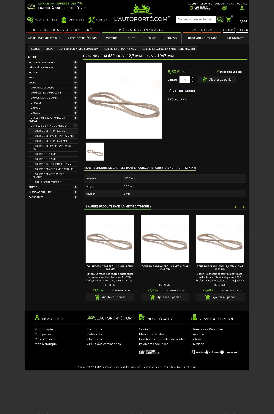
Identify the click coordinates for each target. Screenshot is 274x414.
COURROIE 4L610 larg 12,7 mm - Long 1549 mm (165, 267)
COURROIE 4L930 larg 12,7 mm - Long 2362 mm (220, 267)
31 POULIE (36, 102)
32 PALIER (36, 108)
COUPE (32, 82)
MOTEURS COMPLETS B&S (42, 62)
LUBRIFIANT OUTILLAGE (40, 192)
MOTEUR (33, 72)
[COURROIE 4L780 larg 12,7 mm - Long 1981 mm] (110, 239)
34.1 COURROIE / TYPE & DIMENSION (49, 126)
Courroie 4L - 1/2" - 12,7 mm (50, 131)
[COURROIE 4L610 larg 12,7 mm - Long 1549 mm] (165, 239)
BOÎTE (32, 77)
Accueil (33, 57)
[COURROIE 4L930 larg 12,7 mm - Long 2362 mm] (220, 239)
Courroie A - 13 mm (45, 154)
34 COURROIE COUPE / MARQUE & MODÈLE (47, 119)
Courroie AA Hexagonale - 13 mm (53, 164)
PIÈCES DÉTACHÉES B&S (41, 67)
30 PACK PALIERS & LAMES (44, 97)
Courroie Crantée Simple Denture (54, 169)
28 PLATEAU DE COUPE (42, 87)
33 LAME (35, 113)
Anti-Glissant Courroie (48, 182)
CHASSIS (33, 187)
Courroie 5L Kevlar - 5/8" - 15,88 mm (52, 147)
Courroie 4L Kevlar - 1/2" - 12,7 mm (54, 136)
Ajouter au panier (221, 79)
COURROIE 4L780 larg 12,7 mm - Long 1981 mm (110, 267)
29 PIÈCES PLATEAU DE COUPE (46, 92)
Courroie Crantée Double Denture (48, 175)
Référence (173, 99)
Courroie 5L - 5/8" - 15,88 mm (51, 141)
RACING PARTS (36, 197)
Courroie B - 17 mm (45, 159)
